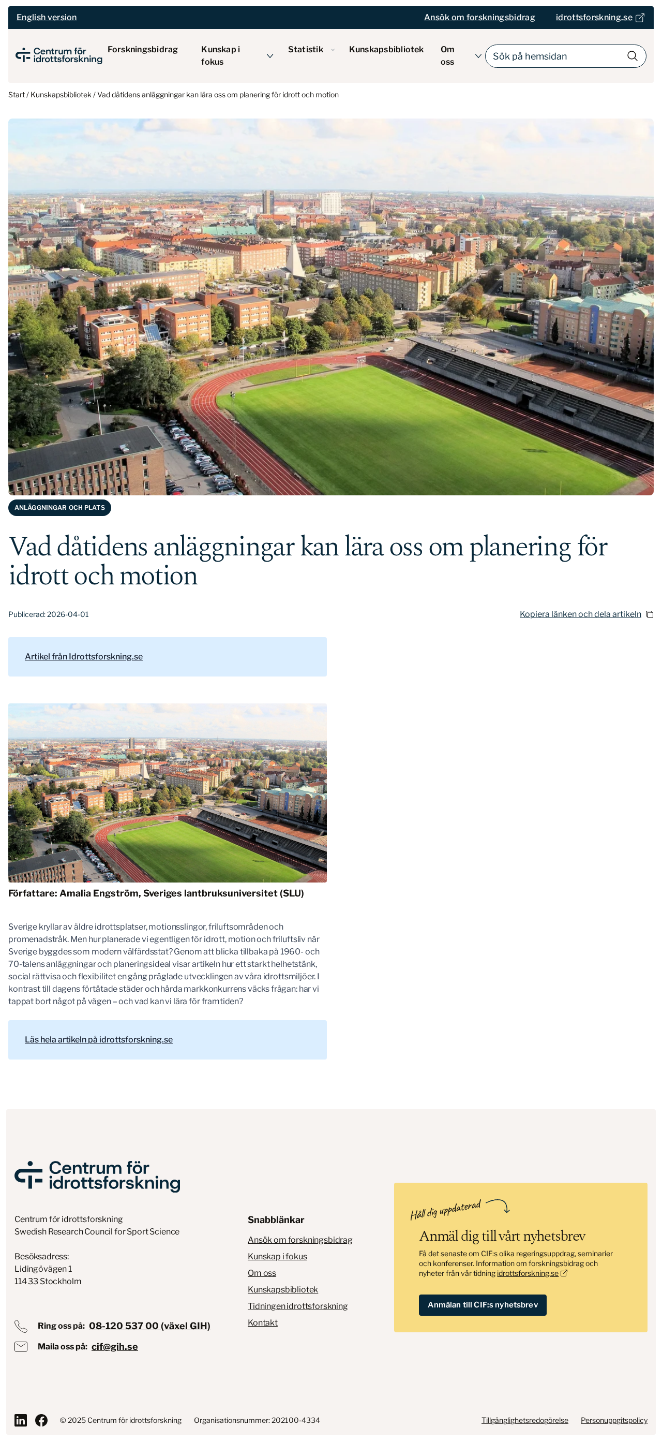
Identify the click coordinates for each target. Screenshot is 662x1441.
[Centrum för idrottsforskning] (97, 1177)
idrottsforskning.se (528, 1273)
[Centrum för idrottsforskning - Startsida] (59, 56)
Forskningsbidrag (143, 49)
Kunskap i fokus (220, 56)
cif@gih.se (115, 1346)
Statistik (305, 49)
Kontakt (263, 1323)
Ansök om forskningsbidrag (300, 1240)
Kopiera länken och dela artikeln (580, 614)
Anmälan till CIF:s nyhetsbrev (482, 1305)
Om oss (448, 56)
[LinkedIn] (20, 1420)
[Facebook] (41, 1420)
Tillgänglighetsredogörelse (525, 1420)
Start (16, 94)
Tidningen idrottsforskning (298, 1306)
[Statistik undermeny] (333, 50)
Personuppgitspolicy (614, 1420)
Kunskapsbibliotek (386, 49)
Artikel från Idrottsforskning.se (84, 656)
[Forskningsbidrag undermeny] (187, 50)
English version (47, 17)
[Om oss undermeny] (478, 56)
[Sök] (632, 56)
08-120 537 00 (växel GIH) (149, 1325)
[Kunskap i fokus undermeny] (270, 56)
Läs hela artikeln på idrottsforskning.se (99, 1040)
